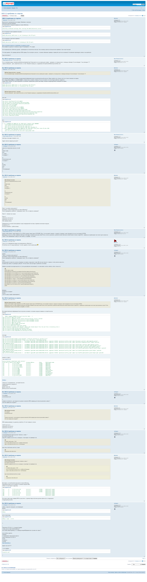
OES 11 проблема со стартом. (12, 13)
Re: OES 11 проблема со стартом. (11, 58)
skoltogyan (116, 144)
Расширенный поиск (141, 5)
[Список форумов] (8, 3)
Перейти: (129, 564)
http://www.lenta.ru (6, 542)
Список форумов (7, 572)
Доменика (5, 20)
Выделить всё (8, 26)
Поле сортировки (69, 558)
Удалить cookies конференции (120, 572)
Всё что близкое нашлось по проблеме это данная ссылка (15, 45)
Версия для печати (141, 7)
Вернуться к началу (144, 56)
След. (143, 558)
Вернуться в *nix (5, 564)
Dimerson (5, 241)
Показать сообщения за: (51, 558)
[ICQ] (115, 150)
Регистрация (138, 10)
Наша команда (111, 572)
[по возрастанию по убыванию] (90, 558)
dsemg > (4, 380)
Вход (144, 10)
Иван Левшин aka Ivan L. (8, 60)
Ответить (3, 15)
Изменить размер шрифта (143, 7)
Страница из (138, 15)
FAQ (134, 10)
